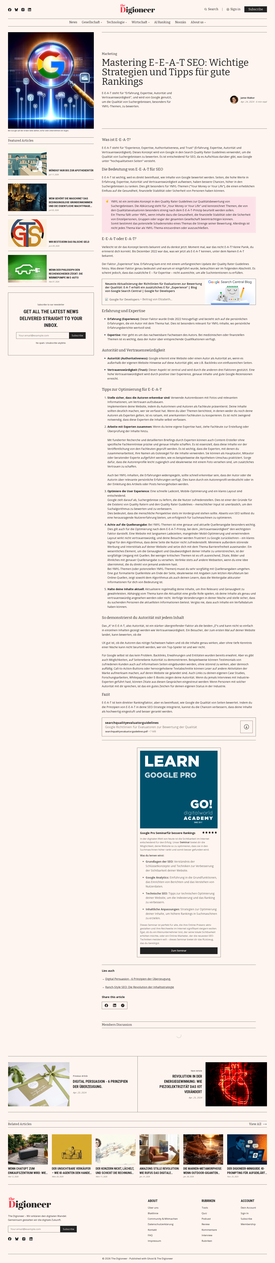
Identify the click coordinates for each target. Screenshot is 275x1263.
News (73, 22)
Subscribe (255, 9)
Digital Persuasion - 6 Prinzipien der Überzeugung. (138, 979)
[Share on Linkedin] (114, 1005)
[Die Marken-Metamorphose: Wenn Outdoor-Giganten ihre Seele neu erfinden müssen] (203, 1149)
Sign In (245, 1213)
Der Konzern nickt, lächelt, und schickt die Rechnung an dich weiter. (115, 1171)
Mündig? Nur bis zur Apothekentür (71, 170)
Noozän (180, 22)
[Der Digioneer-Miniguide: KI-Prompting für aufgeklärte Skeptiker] (247, 1149)
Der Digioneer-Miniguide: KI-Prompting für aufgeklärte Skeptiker (247, 1171)
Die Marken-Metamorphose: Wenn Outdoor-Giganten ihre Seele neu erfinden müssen (202, 1171)
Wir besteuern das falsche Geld (69, 241)
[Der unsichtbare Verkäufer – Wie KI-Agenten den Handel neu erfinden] (72, 1149)
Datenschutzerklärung (160, 1224)
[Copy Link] (122, 1005)
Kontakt (152, 1230)
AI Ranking (162, 22)
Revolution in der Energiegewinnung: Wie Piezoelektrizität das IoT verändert (181, 1084)
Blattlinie (153, 1213)
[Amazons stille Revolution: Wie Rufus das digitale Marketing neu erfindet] (159, 1149)
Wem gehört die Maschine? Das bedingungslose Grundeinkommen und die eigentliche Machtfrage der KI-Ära (70, 202)
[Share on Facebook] (106, 1005)
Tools (205, 1207)
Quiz (204, 1213)
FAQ (150, 1235)
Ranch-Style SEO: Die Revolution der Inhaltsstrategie (139, 987)
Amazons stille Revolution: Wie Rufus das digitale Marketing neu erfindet (159, 1171)
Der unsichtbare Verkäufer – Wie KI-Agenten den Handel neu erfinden (71, 1171)
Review (206, 1224)
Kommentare (209, 1230)
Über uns (153, 1207)
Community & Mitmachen (163, 1218)
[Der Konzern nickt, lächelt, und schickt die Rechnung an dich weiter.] (115, 1149)
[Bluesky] (16, 9)
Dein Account (248, 1207)
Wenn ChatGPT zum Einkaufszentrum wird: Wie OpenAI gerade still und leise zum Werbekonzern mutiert (27, 1171)
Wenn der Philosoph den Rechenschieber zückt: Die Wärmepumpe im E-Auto (66, 273)
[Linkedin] (29, 9)
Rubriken (207, 1241)
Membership (248, 1224)
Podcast (206, 1218)
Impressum (154, 1241)
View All (255, 1124)
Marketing (109, 53)
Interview (207, 1235)
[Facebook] (9, 9)
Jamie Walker (248, 97)
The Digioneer (119, 1258)
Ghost (150, 1258)
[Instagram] (22, 9)
